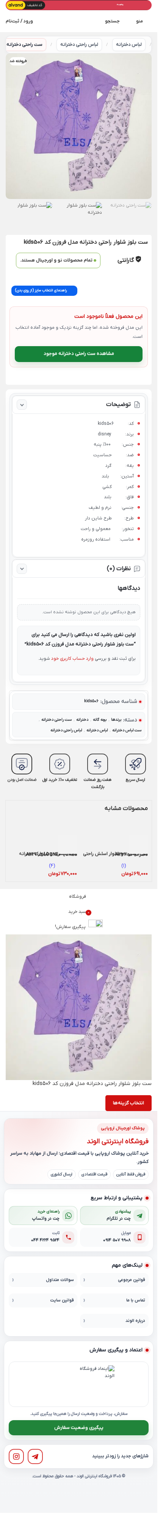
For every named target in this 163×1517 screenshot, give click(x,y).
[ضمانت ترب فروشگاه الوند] (57, 1384)
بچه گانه (100, 719)
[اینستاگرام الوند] (16, 1456)
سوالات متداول (60, 1280)
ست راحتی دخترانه (24, 45)
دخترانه (82, 719)
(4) (52, 866)
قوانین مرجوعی (131, 1280)
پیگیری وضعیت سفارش (78, 1427)
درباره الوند (135, 1321)
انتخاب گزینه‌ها (128, 1103)
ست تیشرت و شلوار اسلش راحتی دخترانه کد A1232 (115, 854)
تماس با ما (135, 1300)
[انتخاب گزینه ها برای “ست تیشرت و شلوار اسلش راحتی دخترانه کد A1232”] (138, 844)
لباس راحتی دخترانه (79, 45)
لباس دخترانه (129, 45)
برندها (116, 719)
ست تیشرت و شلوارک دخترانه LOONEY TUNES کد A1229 (48, 854)
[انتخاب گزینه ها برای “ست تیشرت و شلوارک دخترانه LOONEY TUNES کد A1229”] (67, 844)
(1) (123, 866)
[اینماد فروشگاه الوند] (95, 1384)
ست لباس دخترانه (126, 730)
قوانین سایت (62, 1300)
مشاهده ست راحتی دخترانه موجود (79, 353)
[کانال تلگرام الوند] (35, 1456)
